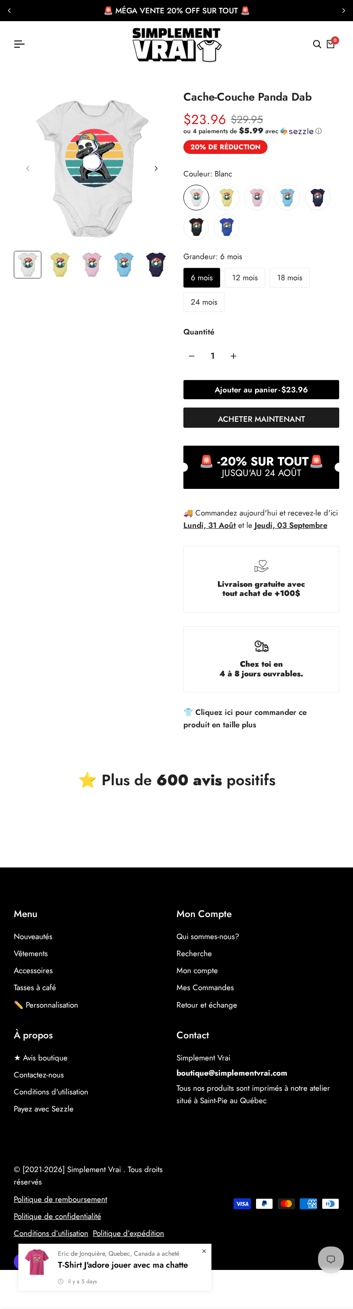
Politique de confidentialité (57, 1216)
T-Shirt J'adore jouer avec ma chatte (123, 1265)
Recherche (194, 953)
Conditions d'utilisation (51, 1091)
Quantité (198, 331)
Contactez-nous (39, 1074)
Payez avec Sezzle (44, 1108)
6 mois (202, 277)
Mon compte (197, 970)
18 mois (289, 277)
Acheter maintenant (261, 419)
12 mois (245, 277)
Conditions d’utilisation (51, 1233)
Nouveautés (33, 936)
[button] (252, 131)
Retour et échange (206, 1004)
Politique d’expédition (128, 1233)
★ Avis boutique (41, 1057)
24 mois (204, 301)
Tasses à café (35, 987)
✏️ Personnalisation (46, 1004)
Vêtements (31, 953)
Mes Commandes (205, 987)
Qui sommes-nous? (207, 936)
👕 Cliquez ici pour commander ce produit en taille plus (245, 718)
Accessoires (33, 970)
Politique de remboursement (60, 1199)
